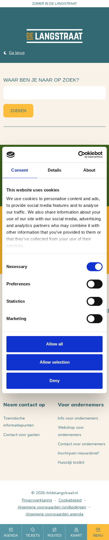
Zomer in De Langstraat (54, 4)
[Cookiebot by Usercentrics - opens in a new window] (78, 154)
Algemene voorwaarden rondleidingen (52, 507)
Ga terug (17, 52)
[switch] (95, 284)
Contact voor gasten (21, 434)
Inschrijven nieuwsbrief (78, 453)
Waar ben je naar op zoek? (41, 80)
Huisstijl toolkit (71, 462)
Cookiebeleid (70, 500)
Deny (54, 380)
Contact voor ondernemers (81, 444)
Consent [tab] (19, 170)
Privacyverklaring (37, 500)
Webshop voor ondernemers (71, 431)
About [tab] (89, 170)
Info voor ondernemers (78, 418)
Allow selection (55, 362)
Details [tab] (54, 170)
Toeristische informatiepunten (18, 422)
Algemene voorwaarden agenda (54, 514)
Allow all (54, 344)
